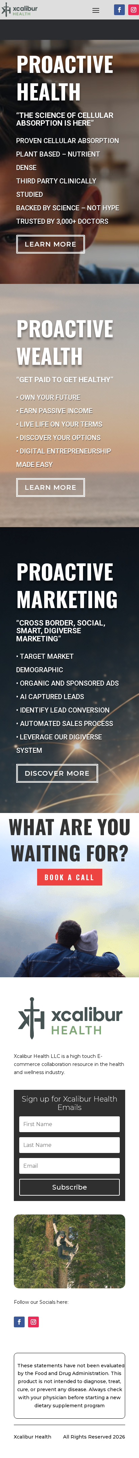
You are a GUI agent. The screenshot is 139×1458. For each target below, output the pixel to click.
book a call (70, 877)
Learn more (51, 244)
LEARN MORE (51, 487)
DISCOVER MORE (57, 773)
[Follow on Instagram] (133, 9)
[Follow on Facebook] (119, 9)
